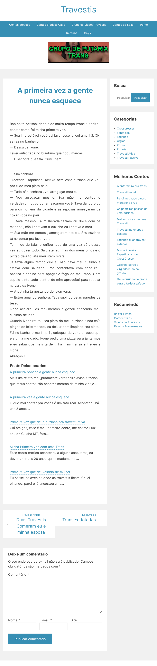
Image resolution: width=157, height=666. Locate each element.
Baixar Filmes (122, 313)
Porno (144, 24)
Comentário (18, 574)
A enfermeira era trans (132, 186)
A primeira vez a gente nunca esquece (39, 397)
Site (74, 620)
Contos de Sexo (123, 24)
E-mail (45, 620)
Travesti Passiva (128, 157)
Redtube (71, 33)
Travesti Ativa (126, 153)
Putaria (121, 149)
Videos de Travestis (127, 322)
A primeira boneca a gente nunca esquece (42, 372)
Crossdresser (125, 128)
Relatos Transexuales (128, 326)
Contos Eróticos (19, 24)
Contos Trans (123, 318)
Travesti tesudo (127, 192)
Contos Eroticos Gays (51, 24)
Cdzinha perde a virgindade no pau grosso (128, 269)
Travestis (78, 9)
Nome (14, 620)
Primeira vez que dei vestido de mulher (40, 472)
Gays (87, 33)
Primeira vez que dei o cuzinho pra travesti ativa (47, 422)
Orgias (121, 141)
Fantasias (123, 132)
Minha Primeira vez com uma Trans (37, 447)
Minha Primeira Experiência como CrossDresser (128, 254)
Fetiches (122, 136)
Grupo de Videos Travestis (89, 24)
